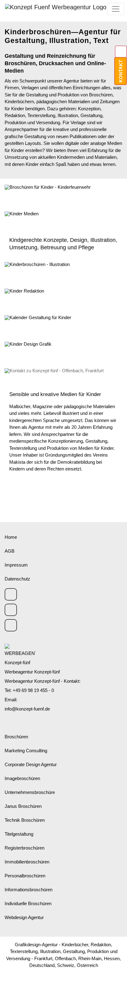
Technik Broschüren (25, 820)
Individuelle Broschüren (28, 903)
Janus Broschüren (23, 806)
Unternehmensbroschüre (30, 792)
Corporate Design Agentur (31, 764)
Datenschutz (17, 578)
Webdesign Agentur (24, 917)
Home (11, 537)
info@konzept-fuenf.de (27, 708)
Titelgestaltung (19, 834)
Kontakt (120, 71)
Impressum (16, 565)
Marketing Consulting (26, 750)
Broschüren (16, 736)
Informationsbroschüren (28, 889)
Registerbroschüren (24, 847)
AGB (9, 551)
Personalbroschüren (25, 875)
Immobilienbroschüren (27, 861)
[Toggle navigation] (115, 9)
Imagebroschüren (22, 778)
